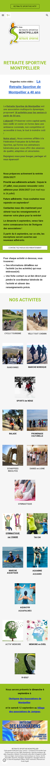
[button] (3, 15)
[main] (25, 61)
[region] (25, 6)
